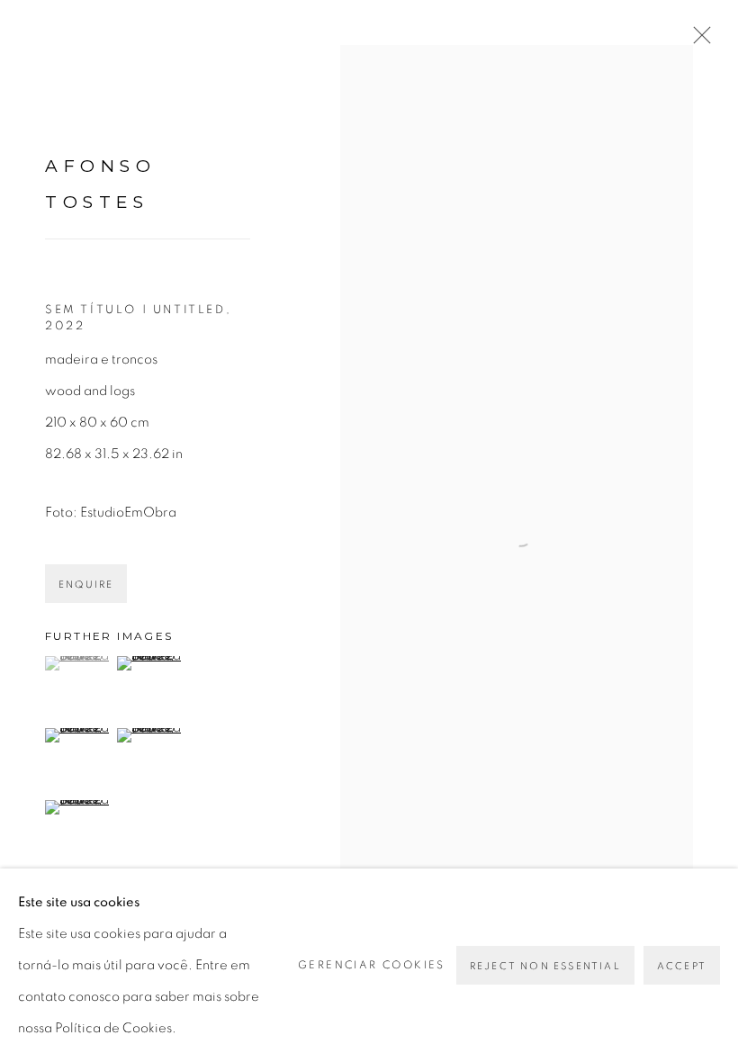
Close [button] (697, 40)
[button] (78, 663)
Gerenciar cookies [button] (372, 964)
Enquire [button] (85, 585)
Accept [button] (681, 966)
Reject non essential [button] (545, 966)
